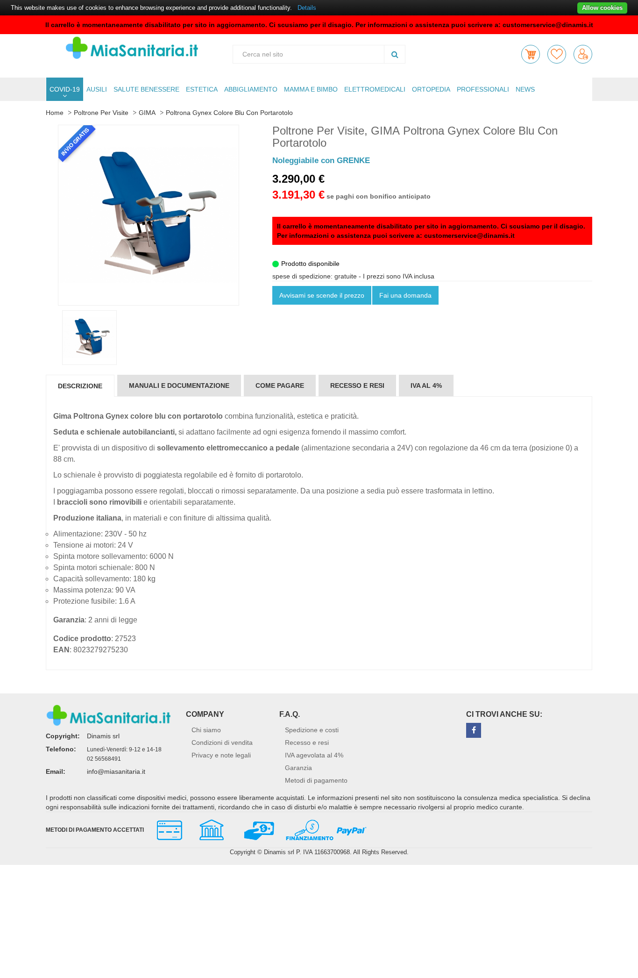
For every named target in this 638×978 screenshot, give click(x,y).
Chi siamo (206, 730)
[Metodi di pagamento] (257, 829)
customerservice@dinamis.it (548, 25)
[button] (530, 54)
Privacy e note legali (221, 755)
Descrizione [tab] (80, 386)
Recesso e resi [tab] (357, 385)
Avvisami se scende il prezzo (321, 295)
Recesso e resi (307, 742)
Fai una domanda (405, 295)
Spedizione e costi (312, 730)
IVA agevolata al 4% (314, 755)
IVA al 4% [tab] (426, 385)
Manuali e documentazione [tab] (179, 385)
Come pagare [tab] (279, 385)
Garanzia (298, 767)
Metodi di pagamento (316, 780)
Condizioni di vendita (222, 742)
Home (55, 112)
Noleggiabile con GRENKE (321, 160)
